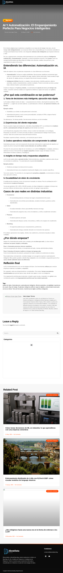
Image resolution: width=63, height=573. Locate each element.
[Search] (57, 333)
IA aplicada (21, 287)
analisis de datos (7, 285)
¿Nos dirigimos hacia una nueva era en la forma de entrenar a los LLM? (31, 531)
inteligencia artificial (29, 287)
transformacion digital (30, 289)
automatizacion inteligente (28, 285)
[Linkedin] (45, 556)
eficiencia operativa (41, 285)
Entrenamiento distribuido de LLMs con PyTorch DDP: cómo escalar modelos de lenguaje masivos (29, 479)
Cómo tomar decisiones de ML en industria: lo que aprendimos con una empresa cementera (30, 429)
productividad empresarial (52, 287)
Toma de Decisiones (18, 289)
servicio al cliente (7, 289)
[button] (56, 2)
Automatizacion (16, 285)
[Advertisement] (31, 365)
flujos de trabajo (13, 287)
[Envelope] (49, 556)
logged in (12, 325)
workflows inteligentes (42, 289)
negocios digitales (40, 287)
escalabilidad (50, 285)
